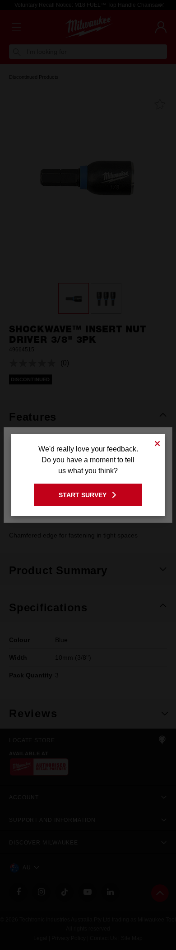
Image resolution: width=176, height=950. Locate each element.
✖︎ (157, 442)
